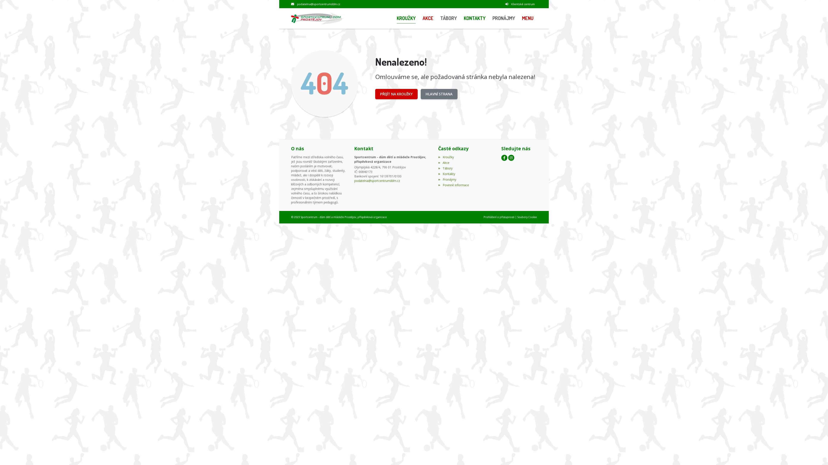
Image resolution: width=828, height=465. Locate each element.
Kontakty (449, 174)
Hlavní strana (439, 94)
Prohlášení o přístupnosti (499, 217)
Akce (446, 163)
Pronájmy (449, 179)
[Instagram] (511, 158)
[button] (528, 18)
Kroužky (448, 157)
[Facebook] (504, 158)
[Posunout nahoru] (818, 455)
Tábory (447, 168)
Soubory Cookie (527, 217)
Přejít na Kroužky (396, 94)
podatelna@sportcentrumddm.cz (318, 4)
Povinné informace (456, 185)
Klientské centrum (523, 4)
